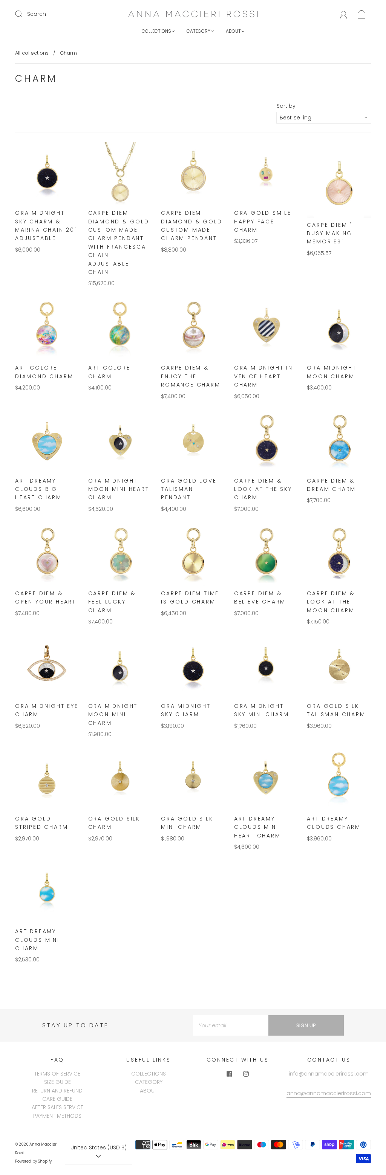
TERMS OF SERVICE (57, 1073)
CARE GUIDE (57, 1099)
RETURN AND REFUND (57, 1090)
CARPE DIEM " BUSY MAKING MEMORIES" (330, 233)
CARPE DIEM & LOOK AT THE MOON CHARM (331, 602)
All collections (32, 53)
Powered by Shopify (33, 1161)
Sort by (286, 105)
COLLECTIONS (156, 31)
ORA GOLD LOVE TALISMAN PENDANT (188, 489)
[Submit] (23, 13)
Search (36, 14)
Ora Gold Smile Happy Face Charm (262, 221)
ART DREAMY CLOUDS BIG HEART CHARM (38, 489)
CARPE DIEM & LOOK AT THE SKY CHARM (263, 489)
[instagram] (245, 1074)
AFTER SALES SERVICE (57, 1107)
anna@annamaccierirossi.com (328, 1093)
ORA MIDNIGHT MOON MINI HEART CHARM (118, 489)
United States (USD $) (98, 1147)
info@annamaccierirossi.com (329, 1073)
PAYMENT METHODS (57, 1116)
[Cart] (361, 14)
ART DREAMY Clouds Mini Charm (37, 939)
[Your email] (230, 1025)
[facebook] (229, 1074)
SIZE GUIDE (57, 1082)
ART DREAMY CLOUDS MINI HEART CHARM (257, 827)
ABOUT (233, 31)
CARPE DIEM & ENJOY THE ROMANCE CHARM (190, 376)
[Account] (343, 14)
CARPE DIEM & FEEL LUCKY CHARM (112, 602)
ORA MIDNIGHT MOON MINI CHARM (113, 714)
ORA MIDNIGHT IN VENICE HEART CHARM (263, 376)
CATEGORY (198, 31)
